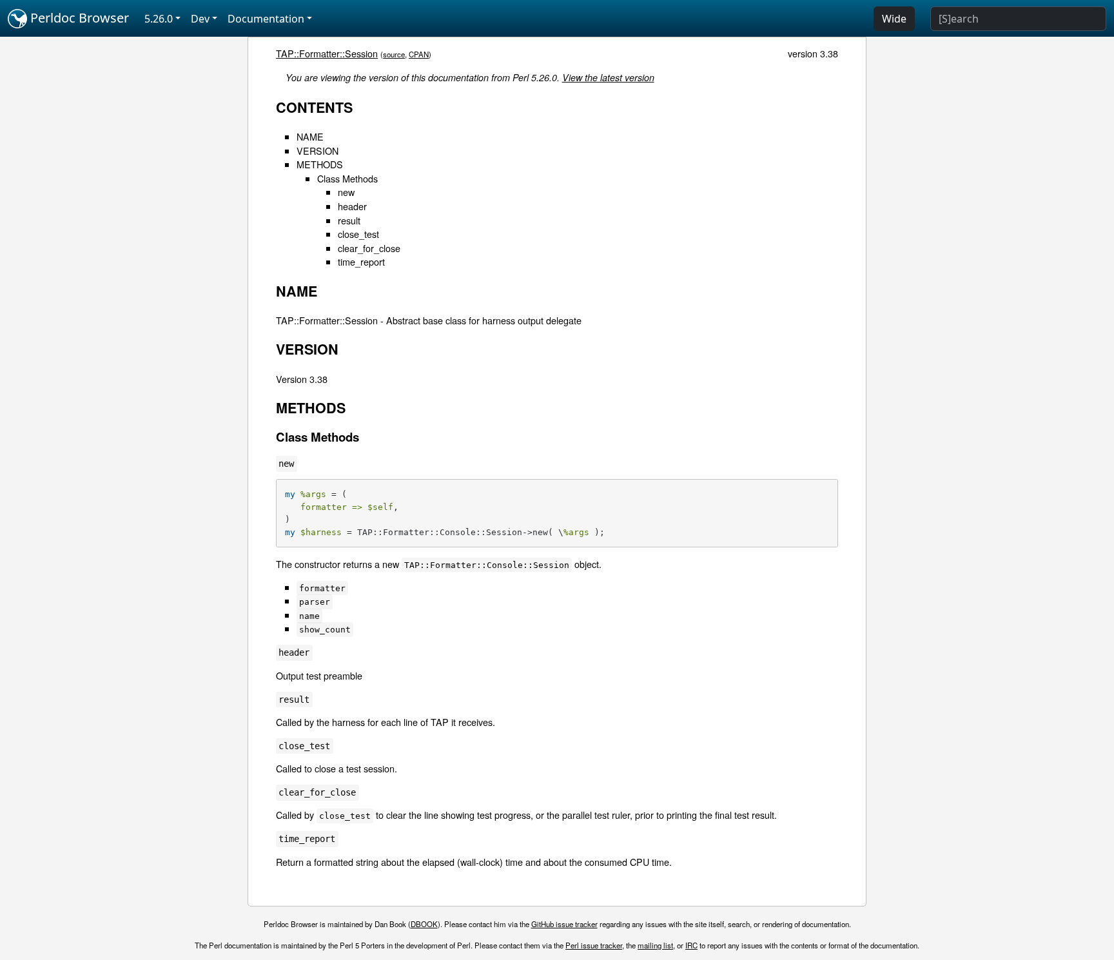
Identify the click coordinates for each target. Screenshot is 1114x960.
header (352, 206)
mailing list (655, 945)
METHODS (320, 164)
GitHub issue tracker (564, 924)
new (346, 192)
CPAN (419, 54)
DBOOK (424, 924)
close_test (358, 233)
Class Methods (347, 178)
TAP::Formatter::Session (327, 53)
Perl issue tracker (593, 945)
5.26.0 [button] (158, 19)
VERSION (317, 150)
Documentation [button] (266, 19)
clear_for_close (369, 248)
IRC (691, 945)
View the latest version (608, 77)
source (394, 54)
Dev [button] (200, 19)
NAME (310, 136)
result (349, 220)
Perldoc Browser (78, 17)
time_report (361, 261)
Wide (894, 19)
